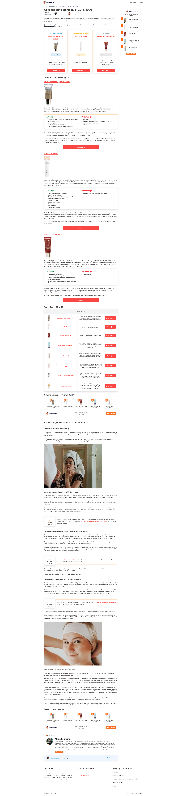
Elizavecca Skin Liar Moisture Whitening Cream (65, 365)
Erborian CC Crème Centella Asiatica (65, 375)
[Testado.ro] (48, 2)
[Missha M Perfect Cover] (49, 335)
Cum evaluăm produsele (118, 775)
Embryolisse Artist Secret (66, 355)
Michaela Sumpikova (56, 758)
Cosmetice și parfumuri (53, 6)
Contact (114, 786)
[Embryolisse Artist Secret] (49, 356)
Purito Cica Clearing (81, 36)
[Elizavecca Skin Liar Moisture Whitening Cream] (49, 366)
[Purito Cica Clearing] (49, 327)
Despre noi (115, 772)
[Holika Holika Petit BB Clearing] (49, 345)
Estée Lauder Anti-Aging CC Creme (56, 37)
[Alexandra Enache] (49, 741)
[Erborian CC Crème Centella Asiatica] (49, 375)
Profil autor (58, 751)
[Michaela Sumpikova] (47, 757)
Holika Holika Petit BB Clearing (65, 345)
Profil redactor (110, 757)
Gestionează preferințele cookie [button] (134, 793)
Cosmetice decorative (65, 6)
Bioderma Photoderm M (65, 386)
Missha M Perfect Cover (106, 36)
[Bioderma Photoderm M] (49, 386)
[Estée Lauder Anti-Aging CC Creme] (49, 318)
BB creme (75, 6)
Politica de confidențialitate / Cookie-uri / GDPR (125, 779)
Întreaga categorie (111, 413)
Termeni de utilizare (117, 782)
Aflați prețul (55, 70)
